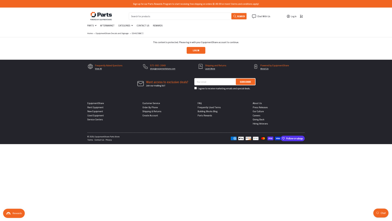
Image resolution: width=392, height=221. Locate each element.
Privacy (109, 139)
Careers (256, 115)
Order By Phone (150, 107)
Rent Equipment (95, 107)
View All (98, 68)
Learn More (210, 68)
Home (90, 33)
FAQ (200, 103)
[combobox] (188, 16)
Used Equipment (95, 115)
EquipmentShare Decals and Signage (112, 33)
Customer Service (151, 103)
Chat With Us (263, 16)
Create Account (150, 115)
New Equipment (95, 111)
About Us (264, 68)
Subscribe (245, 81)
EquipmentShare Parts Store (107, 136)
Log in (196, 50)
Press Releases (260, 107)
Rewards (158, 25)
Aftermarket (107, 25)
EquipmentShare (95, 103)
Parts (90, 25)
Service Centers (95, 119)
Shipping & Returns (151, 111)
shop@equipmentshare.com (162, 68)
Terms (90, 139)
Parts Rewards (205, 115)
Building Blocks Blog (208, 111)
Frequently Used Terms (209, 107)
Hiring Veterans (260, 123)
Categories (124, 25)
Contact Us (143, 25)
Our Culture (258, 111)
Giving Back (258, 119)
